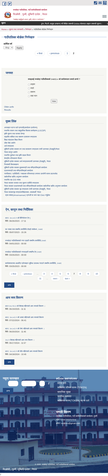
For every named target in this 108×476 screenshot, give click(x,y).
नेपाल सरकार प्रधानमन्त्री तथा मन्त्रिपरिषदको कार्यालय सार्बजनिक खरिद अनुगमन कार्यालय (35, 186)
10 (97, 274)
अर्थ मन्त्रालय (9, 146)
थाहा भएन (33, 96)
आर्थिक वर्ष (8, 44)
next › (55, 278)
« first (39, 53)
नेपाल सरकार (8, 183)
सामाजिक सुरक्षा (64, 392)
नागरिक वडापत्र (64, 396)
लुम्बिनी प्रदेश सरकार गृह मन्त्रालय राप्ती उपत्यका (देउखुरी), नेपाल (27, 189)
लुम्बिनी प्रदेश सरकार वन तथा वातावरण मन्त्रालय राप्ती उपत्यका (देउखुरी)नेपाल (31, 149)
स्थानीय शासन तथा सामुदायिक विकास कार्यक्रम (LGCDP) (25, 130)
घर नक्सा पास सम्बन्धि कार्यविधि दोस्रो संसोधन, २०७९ (24, 229)
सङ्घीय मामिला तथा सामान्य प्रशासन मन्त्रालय (20, 137)
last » (67, 278)
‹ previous (54, 53)
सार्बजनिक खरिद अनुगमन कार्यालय (16, 177)
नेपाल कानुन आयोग (10, 152)
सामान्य (32, 92)
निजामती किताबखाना (11, 164)
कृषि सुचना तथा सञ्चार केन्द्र (14, 133)
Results (7, 110)
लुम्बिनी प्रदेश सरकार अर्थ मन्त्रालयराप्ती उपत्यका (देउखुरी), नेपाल (27, 161)
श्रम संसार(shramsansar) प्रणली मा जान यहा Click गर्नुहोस (27, 195)
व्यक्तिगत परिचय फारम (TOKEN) (72, 387)
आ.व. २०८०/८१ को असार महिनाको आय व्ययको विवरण (24, 317)
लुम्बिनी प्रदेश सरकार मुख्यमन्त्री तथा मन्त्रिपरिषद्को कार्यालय (25, 167)
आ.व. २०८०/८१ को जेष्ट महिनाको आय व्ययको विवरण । (25, 328)
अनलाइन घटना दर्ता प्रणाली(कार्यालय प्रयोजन (20, 127)
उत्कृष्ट (32, 84)
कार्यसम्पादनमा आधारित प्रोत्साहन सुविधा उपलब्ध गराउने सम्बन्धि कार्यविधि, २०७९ (33, 263)
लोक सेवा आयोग (9, 143)
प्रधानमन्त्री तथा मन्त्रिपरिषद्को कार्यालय (18, 170)
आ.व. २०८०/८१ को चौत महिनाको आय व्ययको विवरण (24, 351)
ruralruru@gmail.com (70, 423)
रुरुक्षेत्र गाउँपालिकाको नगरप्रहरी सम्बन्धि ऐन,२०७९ (23, 252)
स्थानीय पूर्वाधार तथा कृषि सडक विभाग (17, 155)
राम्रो (32, 88)
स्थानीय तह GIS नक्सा (12, 180)
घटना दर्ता (61, 383)
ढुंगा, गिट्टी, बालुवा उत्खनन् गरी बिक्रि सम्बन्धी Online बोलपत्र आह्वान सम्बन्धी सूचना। (66, 24)
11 (40, 278)
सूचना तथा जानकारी (16, 29)
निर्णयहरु (28, 29)
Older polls (9, 107)
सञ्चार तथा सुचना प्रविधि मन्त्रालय (26, 183)
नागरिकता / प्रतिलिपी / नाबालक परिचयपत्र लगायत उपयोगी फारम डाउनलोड (30, 173)
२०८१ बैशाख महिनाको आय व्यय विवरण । (19, 340)
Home (4, 29)
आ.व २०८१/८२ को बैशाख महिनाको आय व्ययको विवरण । (25, 306)
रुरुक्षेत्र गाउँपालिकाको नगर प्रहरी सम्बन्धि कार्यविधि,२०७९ (25, 240)
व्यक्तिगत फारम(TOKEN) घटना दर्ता (73, 400)
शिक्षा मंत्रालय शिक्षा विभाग (13, 140)
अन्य (9, 285)
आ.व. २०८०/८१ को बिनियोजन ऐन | (18, 218)
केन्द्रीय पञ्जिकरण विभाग (13, 158)
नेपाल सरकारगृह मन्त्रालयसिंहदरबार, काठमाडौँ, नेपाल (22, 192)
